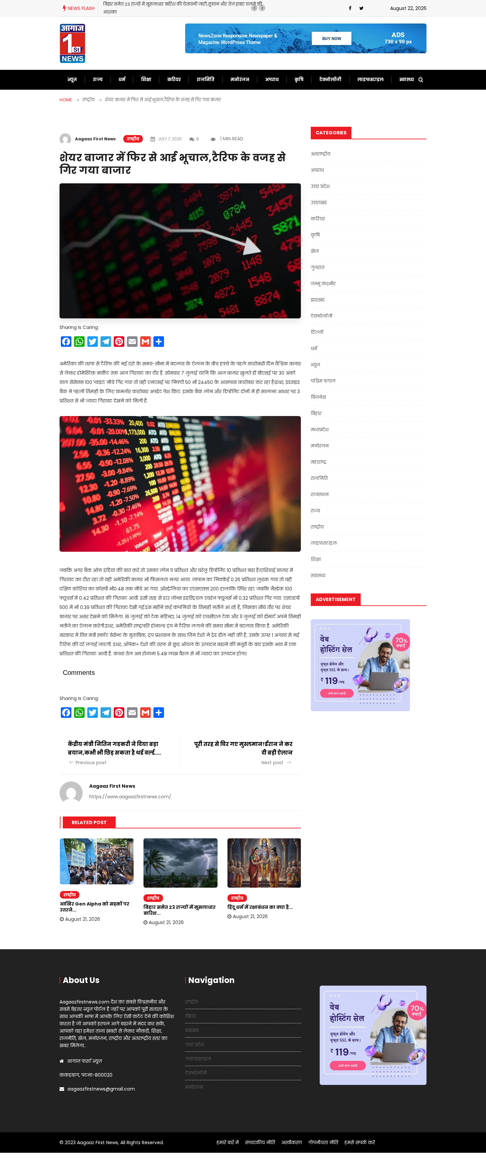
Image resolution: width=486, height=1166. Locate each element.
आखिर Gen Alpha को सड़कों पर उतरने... (94, 907)
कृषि (299, 79)
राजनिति (206, 79)
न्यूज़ (72, 79)
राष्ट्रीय (133, 139)
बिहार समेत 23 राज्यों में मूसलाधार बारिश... (179, 910)
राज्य (98, 79)
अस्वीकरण (291, 1142)
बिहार (316, 413)
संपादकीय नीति (260, 1142)
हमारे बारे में (228, 1142)
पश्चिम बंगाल (323, 381)
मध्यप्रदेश (320, 429)
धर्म (122, 79)
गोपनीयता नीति (323, 1142)
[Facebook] (350, 8)
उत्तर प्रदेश (320, 186)
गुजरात (317, 267)
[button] (254, 8)
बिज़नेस (318, 397)
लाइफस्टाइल (370, 79)
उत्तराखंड (319, 202)
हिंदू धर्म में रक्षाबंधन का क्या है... (260, 907)
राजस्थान (320, 494)
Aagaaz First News (95, 139)
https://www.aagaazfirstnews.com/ (130, 796)
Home (66, 100)
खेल (315, 251)
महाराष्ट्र (319, 462)
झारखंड (318, 300)
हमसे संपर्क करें (359, 1142)
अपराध (272, 79)
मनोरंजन (239, 79)
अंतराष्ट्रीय (320, 154)
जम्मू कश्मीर (323, 283)
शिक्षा (146, 79)
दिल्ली (317, 332)
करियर (174, 79)
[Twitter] (361, 8)
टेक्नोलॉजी (330, 79)
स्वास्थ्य (406, 79)
